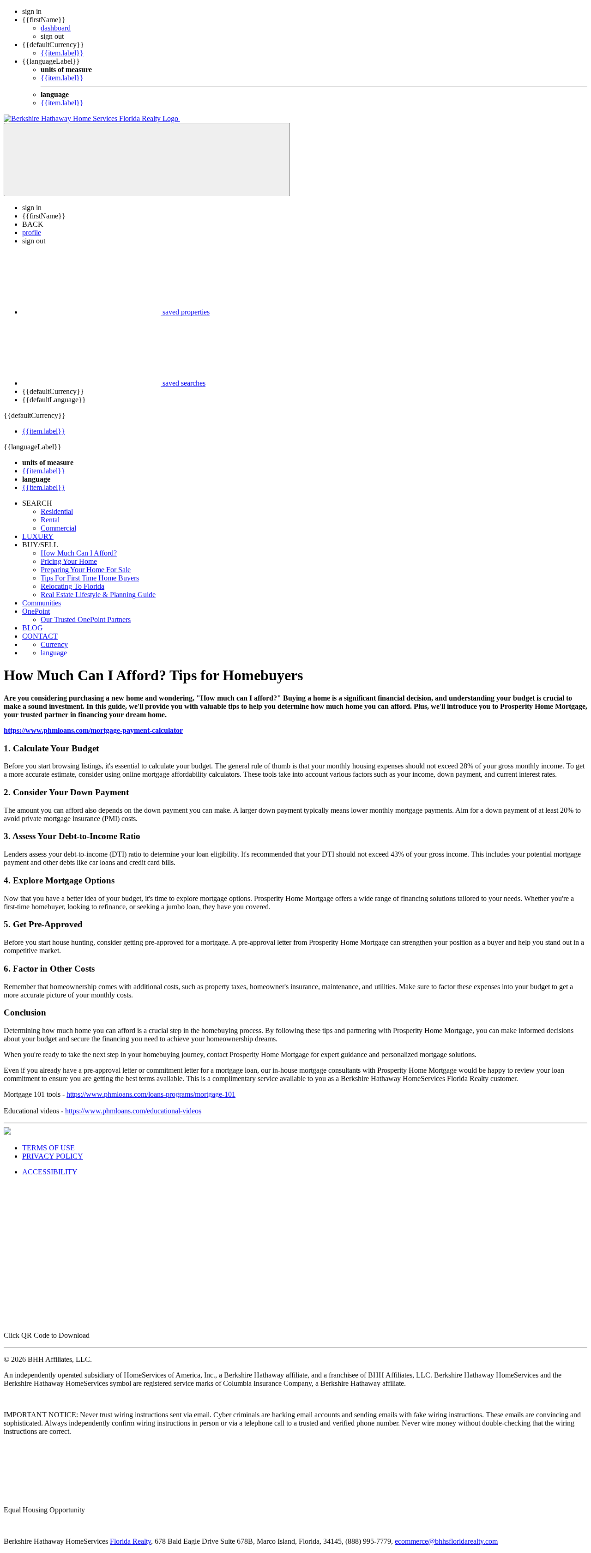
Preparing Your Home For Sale (86, 570)
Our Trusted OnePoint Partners (86, 619)
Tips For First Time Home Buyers (90, 578)
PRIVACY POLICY (52, 1156)
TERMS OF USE (48, 1148)
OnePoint (36, 611)
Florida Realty (130, 1541)
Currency (54, 644)
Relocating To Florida (72, 586)
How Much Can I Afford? (79, 553)
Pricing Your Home (69, 561)
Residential (57, 511)
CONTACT (40, 636)
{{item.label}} (62, 53)
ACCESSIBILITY (50, 1172)
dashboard (56, 28)
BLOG (32, 628)
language (54, 653)
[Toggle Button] (147, 159)
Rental (50, 520)
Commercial (58, 528)
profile (31, 232)
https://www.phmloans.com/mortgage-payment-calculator (93, 730)
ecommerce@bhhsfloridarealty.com (446, 1541)
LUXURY (38, 536)
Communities (41, 603)
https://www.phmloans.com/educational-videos (133, 1111)
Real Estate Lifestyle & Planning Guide (98, 594)
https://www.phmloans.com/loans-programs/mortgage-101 (150, 1094)
